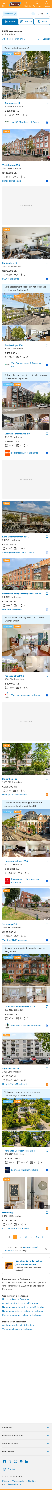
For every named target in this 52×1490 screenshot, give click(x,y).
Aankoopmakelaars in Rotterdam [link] (18, 1325)
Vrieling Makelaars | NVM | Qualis (18, 552)
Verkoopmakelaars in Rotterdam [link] (17, 1329)
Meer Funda (8, 1451)
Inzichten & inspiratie (12, 1435)
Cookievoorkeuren (13, 1484)
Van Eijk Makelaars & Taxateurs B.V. (26, 365)
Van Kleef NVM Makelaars (14, 940)
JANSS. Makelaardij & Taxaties (25, 122)
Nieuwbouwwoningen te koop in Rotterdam (23, 1307)
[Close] (15, 13)
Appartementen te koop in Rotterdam (20, 1303)
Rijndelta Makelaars (11, 180)
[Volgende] (42, 1237)
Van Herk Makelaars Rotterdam (26, 695)
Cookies (32, 1481)
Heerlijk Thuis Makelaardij (14, 794)
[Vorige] (9, 1237)
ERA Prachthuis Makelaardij (15, 1228)
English (11, 1469)
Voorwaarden (18, 1481)
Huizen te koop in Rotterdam (16, 1299)
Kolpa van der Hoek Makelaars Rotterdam (25, 881)
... (31, 1237)
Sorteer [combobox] (46, 38)
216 (37, 1237)
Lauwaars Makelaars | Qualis (24, 1170)
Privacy (5, 1481)
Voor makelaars (10, 1443)
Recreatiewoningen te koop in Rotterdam (22, 1315)
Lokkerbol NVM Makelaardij (24, 452)
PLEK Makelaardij (10, 278)
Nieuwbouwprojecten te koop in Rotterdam (23, 1311)
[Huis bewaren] (47, 103)
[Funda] (15, 4)
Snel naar (7, 1427)
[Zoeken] (33, 13)
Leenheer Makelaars (12, 609)
